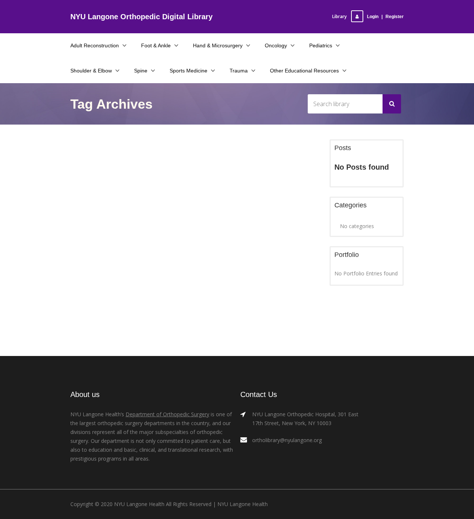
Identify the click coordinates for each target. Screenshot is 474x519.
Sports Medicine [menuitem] (188, 71)
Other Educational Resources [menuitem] (304, 71)
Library (339, 16)
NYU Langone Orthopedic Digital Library (141, 17)
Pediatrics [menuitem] (320, 45)
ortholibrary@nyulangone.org (287, 440)
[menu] (237, 58)
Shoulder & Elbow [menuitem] (91, 71)
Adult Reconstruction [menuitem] (94, 45)
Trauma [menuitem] (239, 71)
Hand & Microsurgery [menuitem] (218, 45)
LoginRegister (385, 16)
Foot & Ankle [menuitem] (156, 45)
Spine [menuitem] (140, 71)
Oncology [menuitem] (276, 45)
